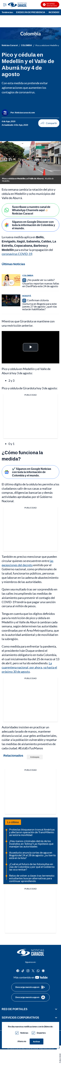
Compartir (48, 123)
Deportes (41, 1033)
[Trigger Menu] (5, 4)
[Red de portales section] (56, 1009)
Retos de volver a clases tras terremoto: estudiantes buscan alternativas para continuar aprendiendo (32, 878)
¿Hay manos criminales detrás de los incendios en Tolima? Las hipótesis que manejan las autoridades (31, 843)
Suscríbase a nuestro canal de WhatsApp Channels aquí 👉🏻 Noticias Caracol (31, 210)
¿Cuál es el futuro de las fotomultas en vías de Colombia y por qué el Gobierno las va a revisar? (32, 866)
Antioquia (34, 757)
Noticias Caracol (10, 45)
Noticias (24, 1033)
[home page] (30, 952)
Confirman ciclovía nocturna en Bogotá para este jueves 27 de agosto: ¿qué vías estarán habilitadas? (39, 305)
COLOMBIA (26, 45)
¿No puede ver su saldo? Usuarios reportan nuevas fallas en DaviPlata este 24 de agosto (40, 283)
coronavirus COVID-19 (17, 254)
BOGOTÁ (26, 296)
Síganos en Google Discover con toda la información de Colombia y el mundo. (33, 225)
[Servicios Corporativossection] (56, 1017)
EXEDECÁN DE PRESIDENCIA (30, 12)
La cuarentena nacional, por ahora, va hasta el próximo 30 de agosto (29, 667)
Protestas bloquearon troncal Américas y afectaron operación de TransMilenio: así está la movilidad (32, 832)
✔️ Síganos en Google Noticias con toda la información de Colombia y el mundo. (31, 472)
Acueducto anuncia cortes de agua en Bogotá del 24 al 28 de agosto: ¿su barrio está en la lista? (32, 855)
